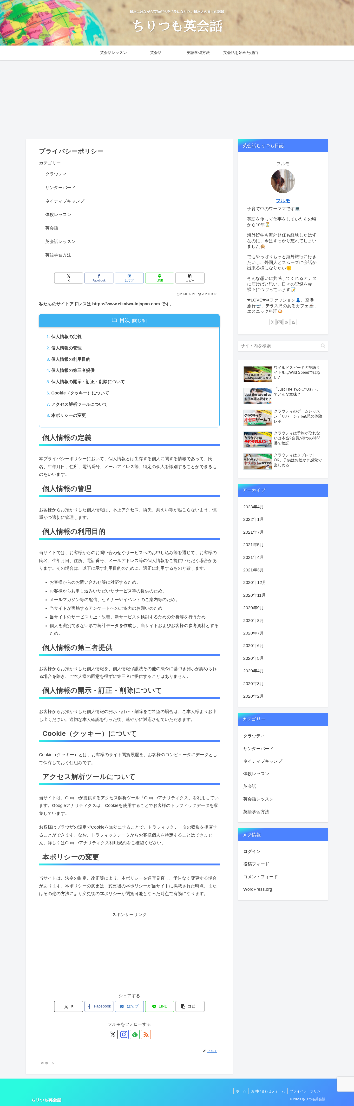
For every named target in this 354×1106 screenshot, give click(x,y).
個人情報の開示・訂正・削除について (88, 381)
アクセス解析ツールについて (79, 404)
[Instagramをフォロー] (124, 1034)
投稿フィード (256, 864)
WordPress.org (257, 889)
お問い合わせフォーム (268, 1091)
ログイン (252, 851)
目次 (124, 320)
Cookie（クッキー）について (80, 393)
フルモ (283, 200)
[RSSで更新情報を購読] (146, 1034)
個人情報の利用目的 (70, 359)
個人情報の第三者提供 (73, 370)
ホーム (241, 1091)
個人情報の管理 (66, 348)
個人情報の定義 (66, 336)
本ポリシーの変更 (68, 415)
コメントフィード (260, 876)
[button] (190, 278)
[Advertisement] (177, 99)
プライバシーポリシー (307, 1091)
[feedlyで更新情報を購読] (135, 1034)
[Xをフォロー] (113, 1034)
